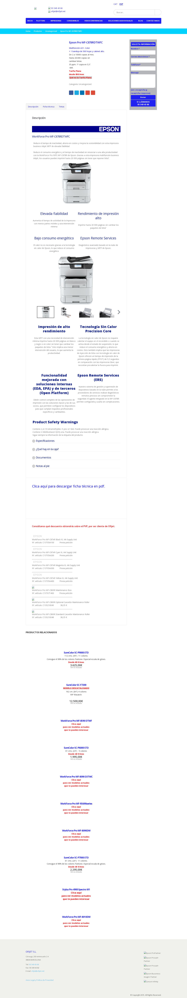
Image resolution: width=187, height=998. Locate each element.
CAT (115, 4)
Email (93, 93)
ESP (121, 4)
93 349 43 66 (57, 8)
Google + (87, 93)
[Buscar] (158, 12)
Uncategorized (85, 84)
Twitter (76, 93)
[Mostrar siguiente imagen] (117, 280)
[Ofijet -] (37, 7)
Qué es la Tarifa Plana (80, 77)
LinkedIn (82, 93)
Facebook (71, 93)
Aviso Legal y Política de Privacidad (40, 980)
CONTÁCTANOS (152, 21)
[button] (118, 312)
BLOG (140, 21)
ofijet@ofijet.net (58, 11)
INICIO (30, 21)
